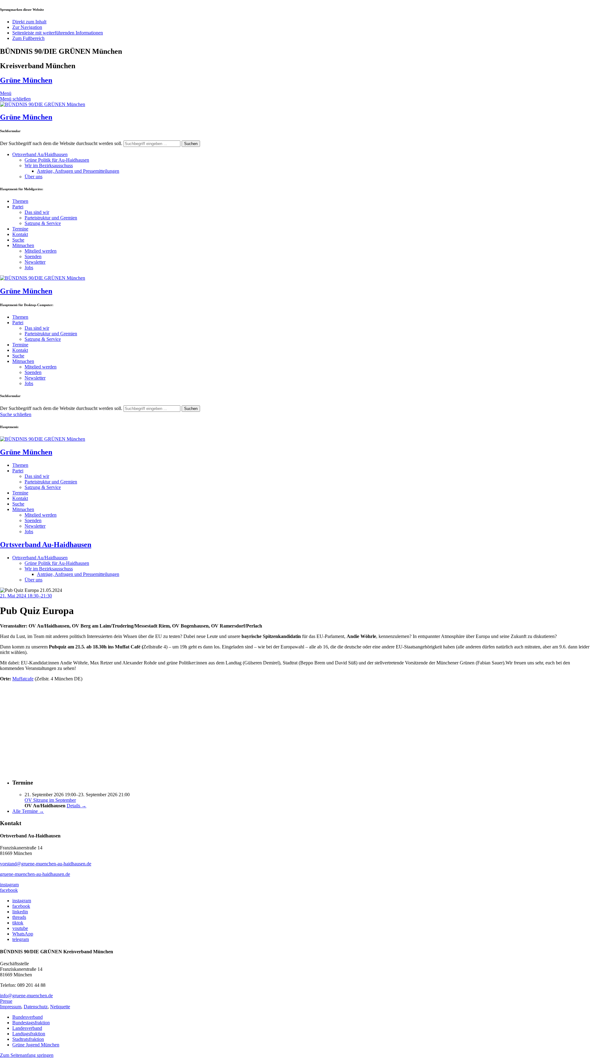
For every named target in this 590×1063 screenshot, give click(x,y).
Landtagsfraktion (28, 1033)
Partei (17, 206)
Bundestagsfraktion (31, 1022)
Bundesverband (27, 1017)
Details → (76, 805)
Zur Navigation (27, 27)
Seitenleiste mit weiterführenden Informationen (57, 32)
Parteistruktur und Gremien (51, 217)
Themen (20, 201)
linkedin (20, 911)
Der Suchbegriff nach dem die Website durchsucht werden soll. (61, 143)
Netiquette (60, 1006)
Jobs (29, 267)
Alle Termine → (28, 811)
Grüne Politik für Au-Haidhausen (57, 160)
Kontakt (20, 234)
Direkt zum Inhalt (29, 21)
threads (19, 917)
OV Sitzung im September (50, 800)
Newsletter (35, 262)
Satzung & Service (43, 223)
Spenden (33, 256)
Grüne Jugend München (35, 1044)
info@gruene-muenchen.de (26, 995)
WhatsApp (22, 933)
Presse (6, 1001)
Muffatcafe (22, 678)
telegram (20, 939)
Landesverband (27, 1028)
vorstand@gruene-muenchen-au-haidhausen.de (45, 863)
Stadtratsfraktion (28, 1039)
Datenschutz (36, 1006)
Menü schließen (15, 98)
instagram (9, 884)
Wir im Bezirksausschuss (49, 165)
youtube (20, 928)
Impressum (10, 1006)
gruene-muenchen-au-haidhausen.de (35, 874)
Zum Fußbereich (28, 38)
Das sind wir (37, 212)
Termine (20, 228)
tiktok (17, 922)
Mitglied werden (41, 251)
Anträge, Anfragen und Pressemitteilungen (78, 171)
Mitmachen (23, 245)
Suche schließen (15, 414)
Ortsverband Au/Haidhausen (40, 154)
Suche (18, 239)
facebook (9, 890)
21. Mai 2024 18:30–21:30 (26, 595)
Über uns (33, 176)
